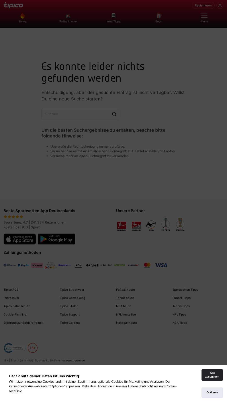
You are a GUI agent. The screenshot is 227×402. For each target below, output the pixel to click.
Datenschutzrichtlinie (143, 386)
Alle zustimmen (212, 374)
